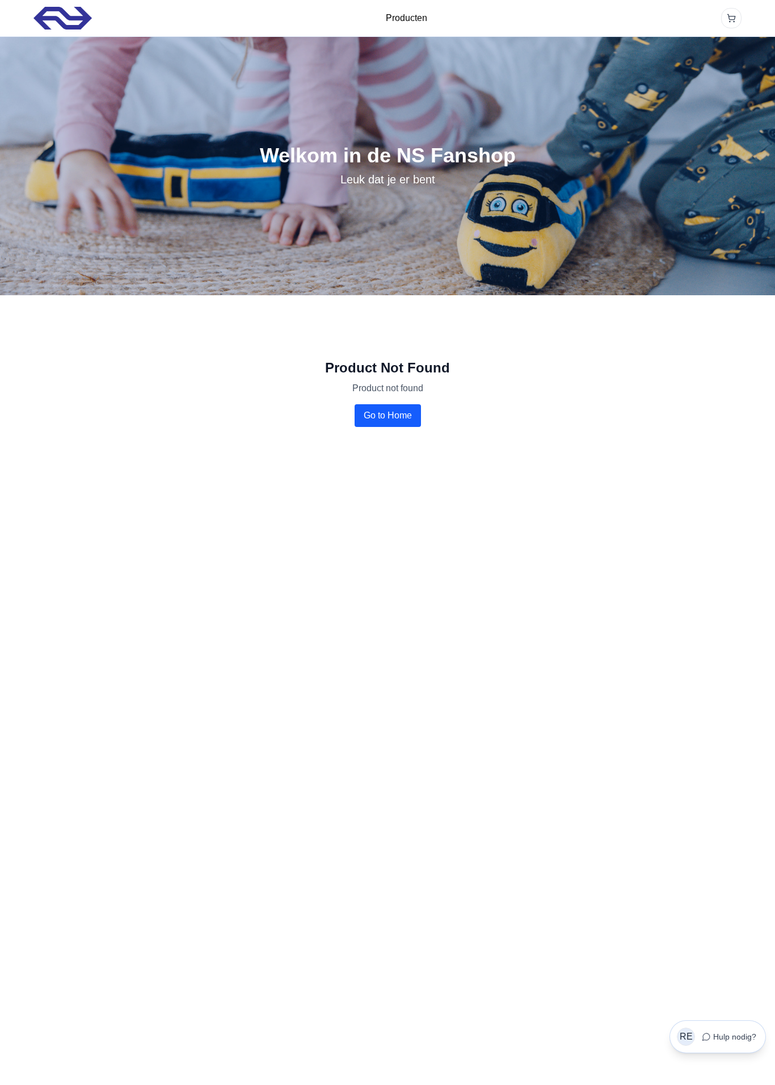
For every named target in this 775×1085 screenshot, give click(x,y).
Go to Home (388, 415)
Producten (406, 18)
